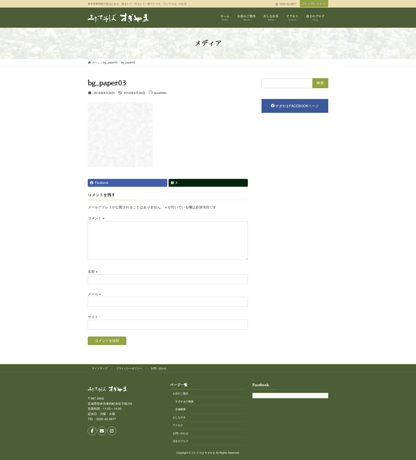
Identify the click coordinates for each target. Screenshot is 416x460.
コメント (96, 218)
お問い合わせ (316, 3)
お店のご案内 (180, 393)
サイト (93, 316)
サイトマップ (99, 368)
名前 (93, 271)
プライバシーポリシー (129, 368)
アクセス (178, 425)
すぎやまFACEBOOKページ (297, 105)
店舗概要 (180, 409)
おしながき (179, 417)
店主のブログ (180, 441)
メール (94, 294)
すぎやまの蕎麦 (184, 401)
